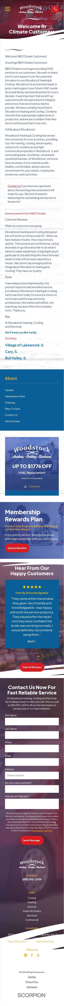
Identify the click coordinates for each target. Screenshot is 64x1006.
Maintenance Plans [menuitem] (15, 396)
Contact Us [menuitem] (11, 414)
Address (9, 769)
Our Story (11, 338)
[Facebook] (32, 955)
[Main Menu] (7, 8)
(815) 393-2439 (32, 879)
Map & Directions (17, 941)
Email (8, 756)
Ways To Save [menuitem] (12, 408)
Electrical (32, 915)
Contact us (14, 186)
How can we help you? (17, 796)
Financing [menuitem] (10, 402)
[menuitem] (32, 977)
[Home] (31, 9)
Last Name (11, 729)
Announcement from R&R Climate (25, 213)
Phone (8, 742)
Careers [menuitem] (9, 390)
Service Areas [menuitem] (12, 421)
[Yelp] (38, 955)
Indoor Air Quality (32, 911)
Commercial (32, 919)
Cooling (32, 897)
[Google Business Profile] (25, 955)
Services (32, 906)
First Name (10, 715)
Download (34, 486)
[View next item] (38, 656)
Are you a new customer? (18, 783)
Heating (32, 902)
